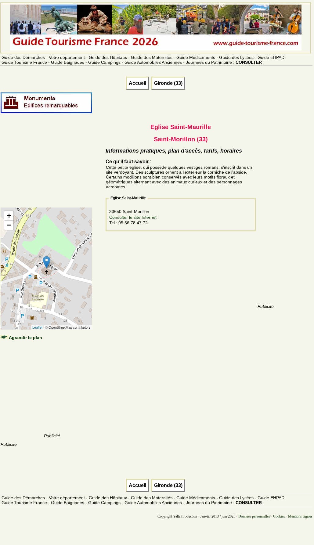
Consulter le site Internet (133, 217)
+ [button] (9, 215)
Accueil (137, 83)
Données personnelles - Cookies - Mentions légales (275, 516)
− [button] (9, 225)
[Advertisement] (52, 167)
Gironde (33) (168, 83)
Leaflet (37, 327)
